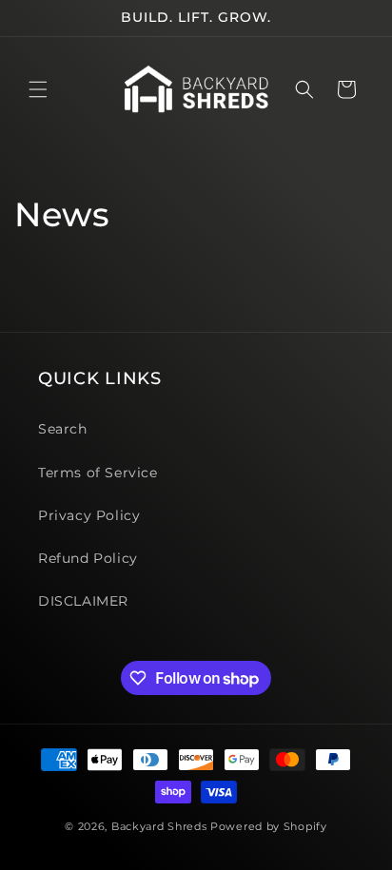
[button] (38, 89)
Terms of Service (98, 472)
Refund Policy (88, 558)
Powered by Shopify (268, 826)
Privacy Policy (89, 515)
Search (63, 428)
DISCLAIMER (83, 600)
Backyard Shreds (159, 826)
